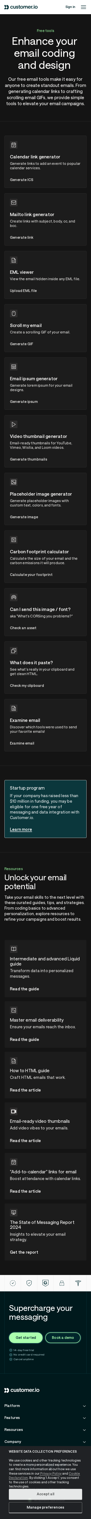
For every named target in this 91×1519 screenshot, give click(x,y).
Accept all (45, 1494)
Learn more (21, 829)
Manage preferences (45, 1507)
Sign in (70, 7)
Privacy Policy (51, 1473)
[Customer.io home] (21, 7)
